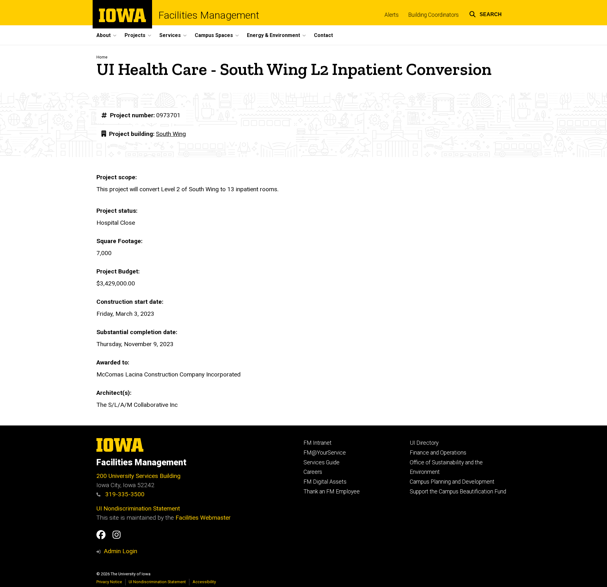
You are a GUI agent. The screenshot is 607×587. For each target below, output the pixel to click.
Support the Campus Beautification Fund (458, 491)
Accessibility (204, 581)
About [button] (103, 35)
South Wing (171, 134)
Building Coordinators (433, 15)
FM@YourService (325, 452)
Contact (323, 35)
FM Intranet (318, 443)
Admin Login (120, 551)
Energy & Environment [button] (273, 35)
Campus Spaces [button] (214, 35)
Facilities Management (208, 15)
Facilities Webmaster (203, 517)
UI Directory (424, 443)
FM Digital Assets (325, 482)
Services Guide (322, 462)
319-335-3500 (124, 494)
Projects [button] (135, 35)
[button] (485, 13)
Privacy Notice (109, 581)
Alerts (391, 15)
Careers (313, 472)
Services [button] (170, 35)
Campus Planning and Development (452, 482)
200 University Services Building (138, 476)
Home (101, 57)
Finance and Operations (438, 452)
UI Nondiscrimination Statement (138, 508)
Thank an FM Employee (332, 491)
